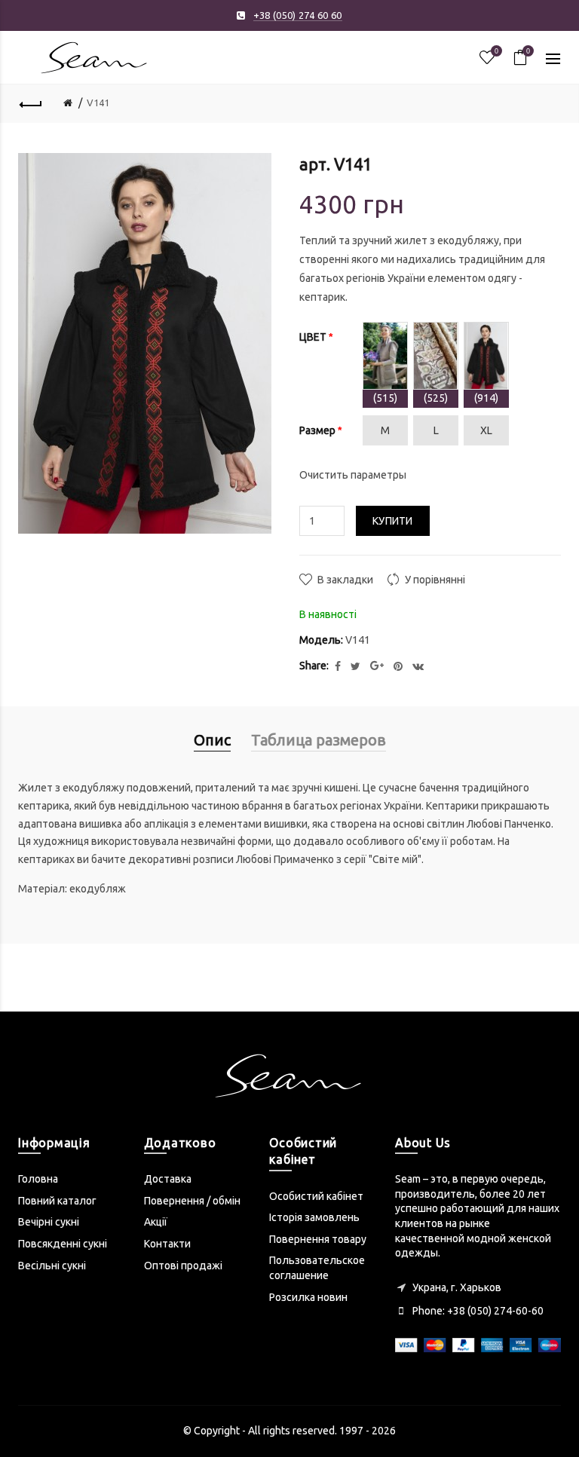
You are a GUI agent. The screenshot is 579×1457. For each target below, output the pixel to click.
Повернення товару (317, 1239)
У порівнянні (435, 580)
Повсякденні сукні (62, 1244)
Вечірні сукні (48, 1222)
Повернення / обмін (192, 1201)
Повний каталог (57, 1201)
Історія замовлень (314, 1217)
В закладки (345, 580)
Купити (392, 521)
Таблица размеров (318, 739)
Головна (38, 1179)
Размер (317, 430)
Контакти (167, 1244)
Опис (212, 739)
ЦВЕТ (312, 337)
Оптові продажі (183, 1266)
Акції (155, 1222)
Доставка (167, 1179)
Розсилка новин (308, 1297)
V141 (98, 102)
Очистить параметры (352, 475)
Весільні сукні (52, 1266)
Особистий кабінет (316, 1196)
